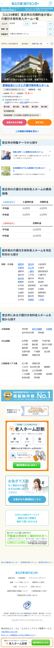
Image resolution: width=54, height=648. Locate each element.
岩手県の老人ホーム (28, 562)
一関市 (31, 271)
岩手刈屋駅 (37, 328)
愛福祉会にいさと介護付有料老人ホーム (25, 85)
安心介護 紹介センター (10, 562)
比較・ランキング (20, 586)
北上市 (31, 267)
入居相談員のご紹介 (39, 591)
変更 (26, 23)
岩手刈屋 (23, 102)
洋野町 (31, 299)
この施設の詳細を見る (26, 131)
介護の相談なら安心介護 (9, 632)
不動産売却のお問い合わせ (27, 595)
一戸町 (41, 299)
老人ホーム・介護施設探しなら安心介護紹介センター (18, 635)
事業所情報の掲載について (17, 591)
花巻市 (21, 267)
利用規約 (21, 578)
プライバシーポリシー (37, 578)
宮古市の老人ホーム (46, 562)
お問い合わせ (36, 586)
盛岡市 (21, 264)
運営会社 (11, 578)
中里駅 (49, 328)
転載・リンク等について (19, 582)
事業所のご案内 (38, 582)
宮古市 (31, 264)
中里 (6, 102)
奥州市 (21, 278)
